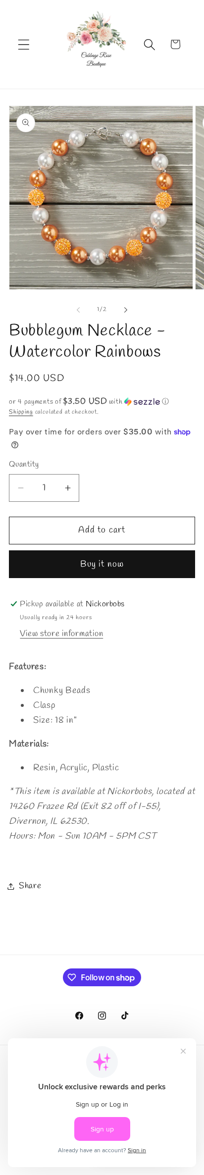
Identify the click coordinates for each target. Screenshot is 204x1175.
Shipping (21, 412)
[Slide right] (126, 309)
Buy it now (102, 564)
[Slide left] (78, 309)
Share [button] (30, 886)
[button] (24, 44)
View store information (61, 634)
